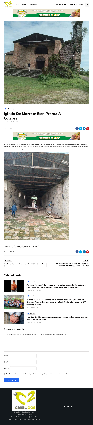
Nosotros (24, 5)
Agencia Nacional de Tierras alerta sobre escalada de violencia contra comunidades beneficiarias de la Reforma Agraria (56, 286)
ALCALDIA (8, 246)
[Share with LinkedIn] (84, 128)
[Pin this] (87, 128)
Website (6, 368)
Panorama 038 (61, 5)
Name (6, 356)
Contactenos (33, 5)
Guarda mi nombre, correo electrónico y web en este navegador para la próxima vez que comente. (37, 374)
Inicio (17, 5)
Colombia (27, 246)
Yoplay (81, 5)
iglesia (35, 246)
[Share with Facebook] (77, 128)
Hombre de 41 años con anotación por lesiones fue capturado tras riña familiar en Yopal (57, 318)
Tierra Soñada (72, 5)
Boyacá (18, 246)
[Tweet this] (80, 128)
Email (6, 362)
